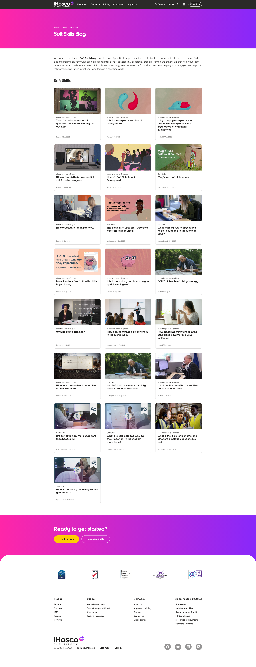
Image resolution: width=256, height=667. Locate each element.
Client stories (139, 620)
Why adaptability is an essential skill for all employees (75, 179)
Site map (104, 647)
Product (58, 599)
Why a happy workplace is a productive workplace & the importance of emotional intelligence (175, 125)
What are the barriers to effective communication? (76, 387)
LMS (56, 612)
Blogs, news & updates (188, 599)
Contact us (138, 616)
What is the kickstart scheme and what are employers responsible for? (177, 439)
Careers (137, 612)
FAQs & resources (95, 616)
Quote (171, 4)
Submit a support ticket (98, 608)
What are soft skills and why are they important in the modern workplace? (126, 439)
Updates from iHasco (185, 608)
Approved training (142, 608)
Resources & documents (186, 620)
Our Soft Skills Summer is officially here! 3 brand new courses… (126, 387)
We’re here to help (96, 604)
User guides (92, 612)
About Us (137, 604)
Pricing (57, 616)
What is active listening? (70, 332)
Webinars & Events (184, 623)
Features (58, 604)
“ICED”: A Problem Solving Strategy (178, 281)
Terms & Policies (86, 647)
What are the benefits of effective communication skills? (178, 387)
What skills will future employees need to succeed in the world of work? (177, 231)
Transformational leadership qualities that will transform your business (75, 123)
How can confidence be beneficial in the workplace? (127, 334)
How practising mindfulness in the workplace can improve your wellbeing (177, 335)
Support (91, 599)
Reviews (58, 620)
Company (139, 599)
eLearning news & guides (187, 612)
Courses (58, 608)
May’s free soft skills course (174, 177)
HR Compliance (182, 616)
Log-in (118, 647)
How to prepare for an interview (75, 228)
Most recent (181, 604)
